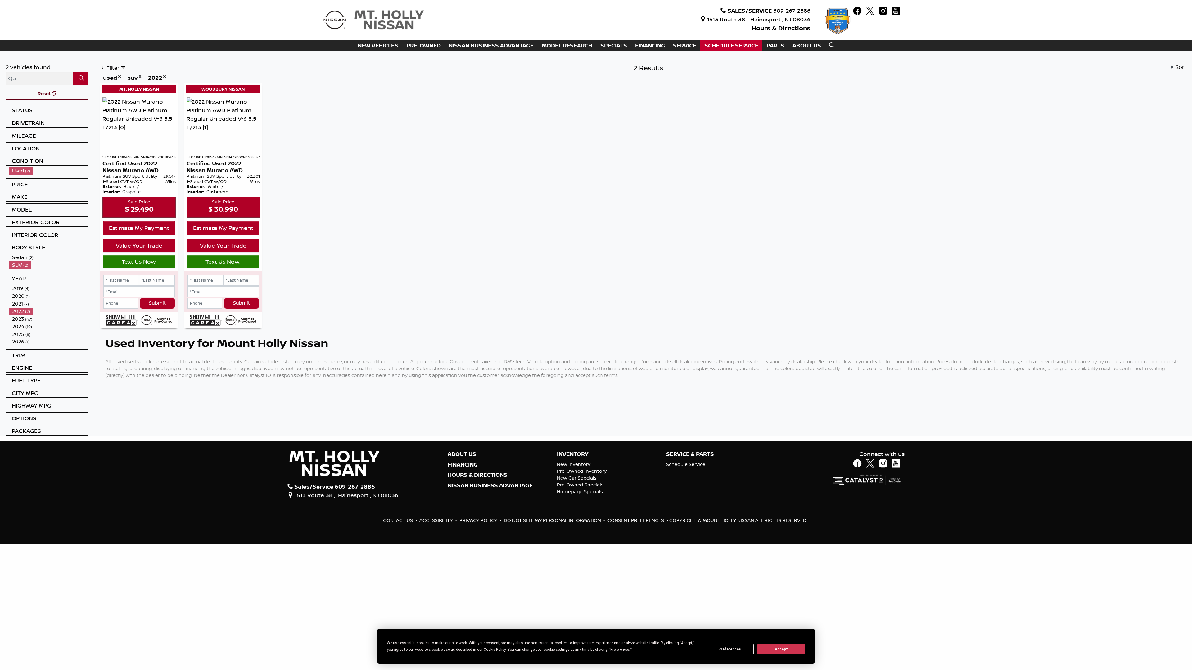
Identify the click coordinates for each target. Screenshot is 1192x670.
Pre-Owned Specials (580, 484)
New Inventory (573, 464)
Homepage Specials (580, 491)
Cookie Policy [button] (495, 649)
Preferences (729, 649)
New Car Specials (577, 478)
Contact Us (398, 520)
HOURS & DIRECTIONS (478, 475)
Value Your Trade (139, 245)
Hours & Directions (781, 28)
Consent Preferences (635, 520)
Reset (45, 93)
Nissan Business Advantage (490, 485)
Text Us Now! (139, 261)
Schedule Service (685, 464)
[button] (378, 46)
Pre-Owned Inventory (582, 471)
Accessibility (436, 520)
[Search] (80, 78)
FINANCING (463, 465)
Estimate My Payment (139, 228)
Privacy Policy (479, 520)
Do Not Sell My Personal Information (553, 520)
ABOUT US (462, 454)
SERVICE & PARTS (690, 454)
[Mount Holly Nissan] (373, 19)
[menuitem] (48, 171)
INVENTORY (572, 454)
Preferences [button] (620, 649)
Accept (781, 649)
